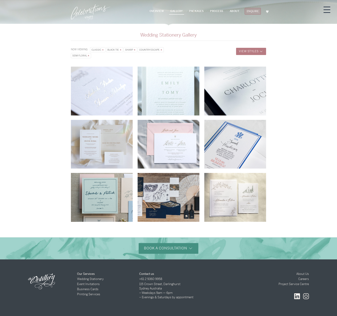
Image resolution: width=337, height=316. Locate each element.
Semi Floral (79, 55)
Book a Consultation (166, 248)
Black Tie (113, 49)
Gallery (176, 11)
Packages (196, 11)
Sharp (129, 49)
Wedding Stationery (90, 279)
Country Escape (149, 49)
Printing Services (88, 294)
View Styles (249, 51)
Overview (157, 11)
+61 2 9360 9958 (150, 279)
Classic (96, 49)
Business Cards (87, 289)
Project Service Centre (294, 284)
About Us (302, 274)
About (235, 11)
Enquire (253, 11)
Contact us (146, 274)
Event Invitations (88, 284)
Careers (303, 279)
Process (216, 11)
